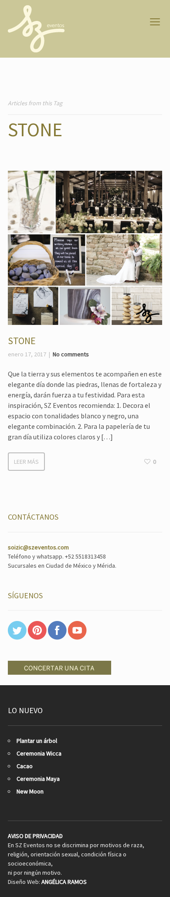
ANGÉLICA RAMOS (64, 882)
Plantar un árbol (37, 741)
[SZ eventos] (36, 29)
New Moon (30, 791)
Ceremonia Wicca (39, 753)
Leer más (26, 462)
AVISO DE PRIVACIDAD (35, 836)
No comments (71, 354)
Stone (22, 341)
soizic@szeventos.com (38, 547)
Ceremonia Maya (38, 779)
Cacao (25, 766)
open (155, 22)
